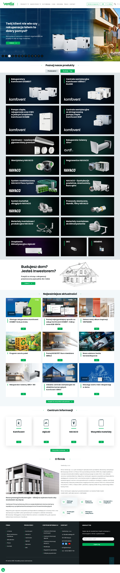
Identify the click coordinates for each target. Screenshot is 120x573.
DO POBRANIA (46, 4)
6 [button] (22, 56)
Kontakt (9, 546)
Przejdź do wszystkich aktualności (59, 401)
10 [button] (35, 56)
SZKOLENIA (60, 4)
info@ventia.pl (66, 547)
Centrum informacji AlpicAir (50, 537)
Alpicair (27, 541)
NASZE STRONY (34, 4)
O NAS (53, 4)
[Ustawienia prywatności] (3, 570)
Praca (9, 543)
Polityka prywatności (50, 553)
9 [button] (32, 56)
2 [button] (9, 56)
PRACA (66, 4)
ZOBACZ (27, 283)
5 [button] (19, 56)
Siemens (28, 544)
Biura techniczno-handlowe (12, 535)
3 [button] (12, 56)
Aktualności (10, 539)
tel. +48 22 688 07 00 (68, 551)
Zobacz (11, 44)
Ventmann (28, 538)
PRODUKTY (24, 4)
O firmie (9, 531)
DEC (26, 547)
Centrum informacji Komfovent (50, 532)
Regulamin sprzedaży (50, 550)
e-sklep (109, 4)
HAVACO (28, 534)
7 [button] (25, 56)
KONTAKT (72, 4)
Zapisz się (97, 544)
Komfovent (28, 531)
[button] (3, 56)
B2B (103, 4)
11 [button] (38, 56)
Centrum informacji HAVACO (50, 542)
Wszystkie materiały (58, 450)
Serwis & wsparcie (93, 4)
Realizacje (47, 546)
